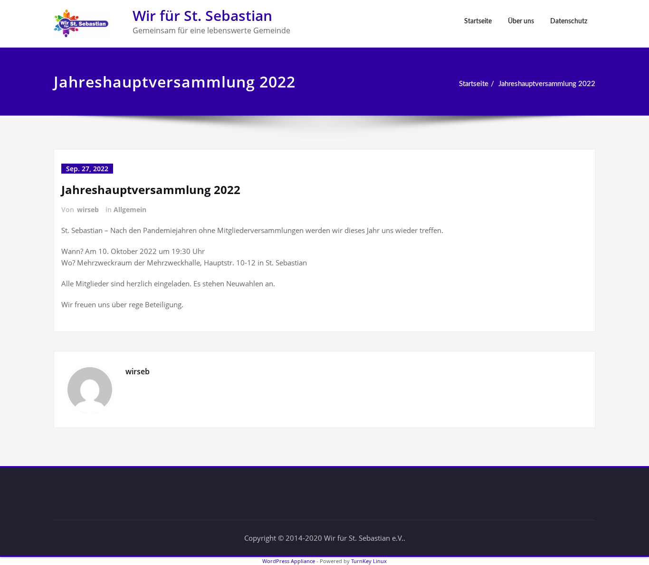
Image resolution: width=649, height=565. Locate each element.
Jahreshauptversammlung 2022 (546, 84)
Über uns (521, 21)
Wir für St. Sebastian (202, 15)
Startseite (478, 21)
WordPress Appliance (288, 561)
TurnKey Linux (369, 561)
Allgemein (130, 209)
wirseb (88, 209)
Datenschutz (568, 21)
